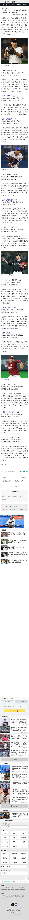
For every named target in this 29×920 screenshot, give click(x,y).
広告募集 (9, 910)
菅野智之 (6, 65)
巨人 (2, 65)
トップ (2, 4)
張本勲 (5, 853)
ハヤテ (2, 890)
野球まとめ (3, 898)
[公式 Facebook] (15, 904)
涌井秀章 (17, 400)
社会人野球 (21, 896)
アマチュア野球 (4, 896)
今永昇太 (7, 169)
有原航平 (11, 412)
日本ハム (5, 412)
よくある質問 (19, 908)
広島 (3, 199)
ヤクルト (5, 227)
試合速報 (19, 4)
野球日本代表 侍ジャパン (18, 895)
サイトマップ (12, 909)
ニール (8, 333)
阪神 (3, 96)
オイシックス (8, 890)
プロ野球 (3, 895)
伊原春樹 (23, 862)
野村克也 (5, 858)
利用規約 (18, 909)
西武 (3, 333)
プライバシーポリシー (17, 910)
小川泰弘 (11, 227)
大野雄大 (9, 118)
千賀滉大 (11, 275)
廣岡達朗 (14, 853)
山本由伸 (13, 437)
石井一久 (10, 405)
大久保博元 (14, 862)
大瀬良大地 (9, 199)
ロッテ (4, 307)
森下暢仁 (11, 220)
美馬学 (10, 307)
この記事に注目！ (11, 471)
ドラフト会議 (9, 895)
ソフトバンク (4, 275)
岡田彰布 (23, 853)
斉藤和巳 (5, 298)
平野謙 (14, 858)
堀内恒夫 (23, 858)
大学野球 (16, 896)
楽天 (3, 316)
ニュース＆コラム (10, 4)
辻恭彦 (5, 862)
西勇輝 (8, 96)
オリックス (5, 437)
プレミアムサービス (11, 908)
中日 (3, 118)
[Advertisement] (14, 630)
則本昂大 (6, 379)
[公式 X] (12, 904)
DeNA (2, 169)
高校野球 (11, 896)
